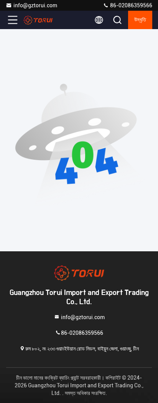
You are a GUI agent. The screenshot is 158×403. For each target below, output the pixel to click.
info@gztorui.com (35, 5)
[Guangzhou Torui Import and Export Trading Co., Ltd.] (38, 20)
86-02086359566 (130, 5)
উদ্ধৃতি (140, 20)
